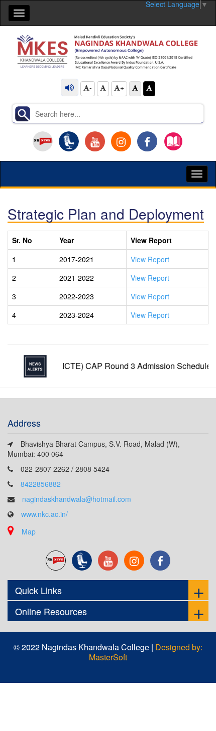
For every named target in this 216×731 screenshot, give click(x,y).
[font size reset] (103, 88)
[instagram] (121, 141)
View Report (150, 259)
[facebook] (147, 141)
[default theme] (135, 88)
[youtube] (95, 141)
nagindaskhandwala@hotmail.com (76, 499)
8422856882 (41, 484)
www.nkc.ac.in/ (44, 514)
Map (29, 531)
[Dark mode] (149, 88)
